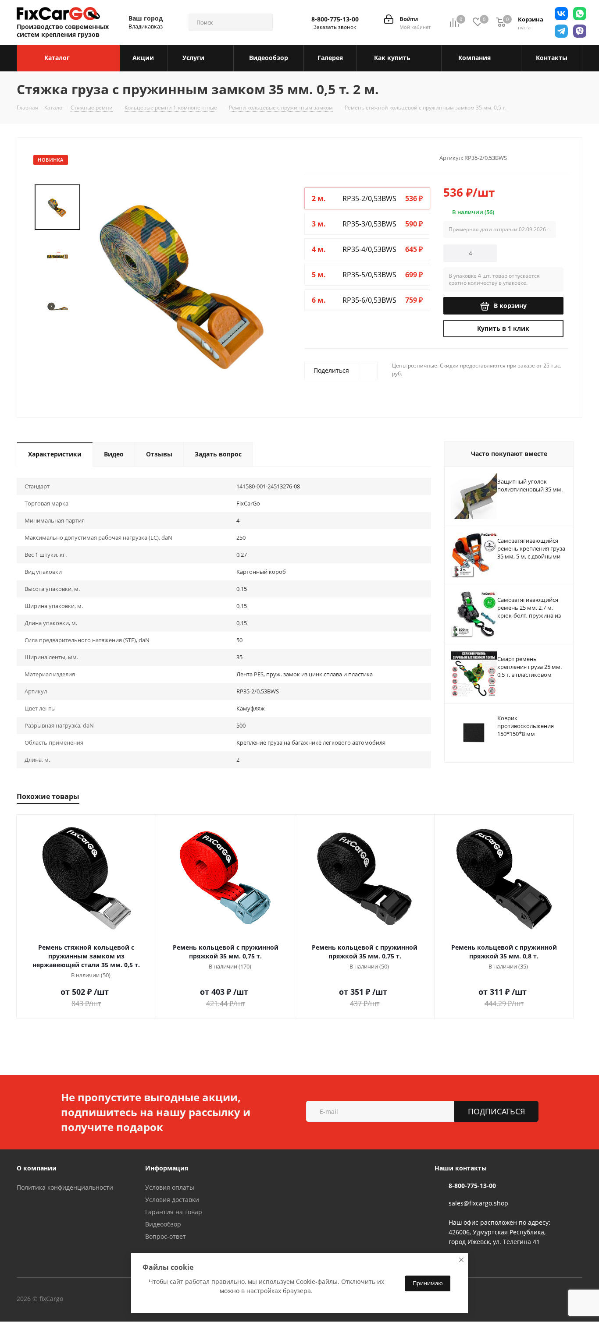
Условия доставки (172, 1199)
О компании (37, 1168)
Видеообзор (163, 1224)
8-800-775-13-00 (335, 19)
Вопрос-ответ (165, 1236)
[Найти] (262, 22)
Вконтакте (99, 1299)
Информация (166, 1168)
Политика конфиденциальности (65, 1187)
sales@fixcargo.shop (478, 1203)
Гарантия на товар (173, 1212)
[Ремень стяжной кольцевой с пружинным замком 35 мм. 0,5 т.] (184, 281)
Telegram (121, 1299)
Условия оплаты (169, 1187)
